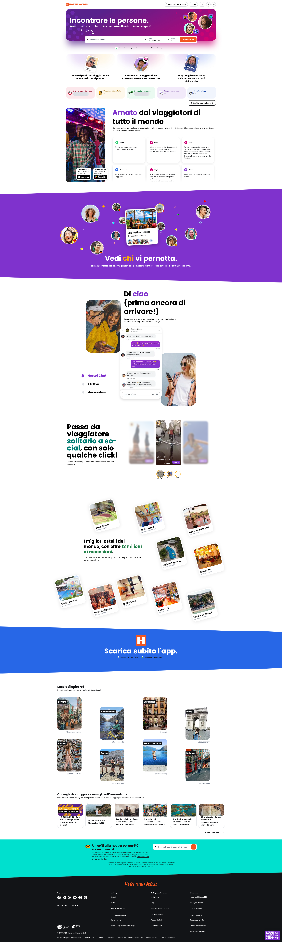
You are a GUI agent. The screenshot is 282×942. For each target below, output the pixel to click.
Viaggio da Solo (157, 920)
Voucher (111, 937)
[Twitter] (64, 897)
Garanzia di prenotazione (160, 908)
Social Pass (155, 897)
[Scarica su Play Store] (100, 177)
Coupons (101, 937)
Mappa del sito (152, 937)
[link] (104, 515)
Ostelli (113, 897)
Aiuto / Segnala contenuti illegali (123, 926)
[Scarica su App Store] (83, 177)
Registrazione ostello (197, 920)
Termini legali (89, 937)
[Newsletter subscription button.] (193, 847)
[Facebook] (59, 897)
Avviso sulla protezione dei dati (69, 937)
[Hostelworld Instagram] (69, 897)
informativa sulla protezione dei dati (141, 866)
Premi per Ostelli (157, 914)
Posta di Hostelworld (197, 931)
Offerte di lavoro (196, 908)
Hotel (113, 903)
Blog (152, 903)
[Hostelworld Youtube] (75, 897)
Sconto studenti (156, 926)
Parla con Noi (116, 920)
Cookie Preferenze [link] (168, 937)
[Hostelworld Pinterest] (80, 897)
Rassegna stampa (196, 903)
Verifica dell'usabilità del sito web (130, 937)
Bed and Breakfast (118, 908)
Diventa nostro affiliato (198, 926)
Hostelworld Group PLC (198, 897)
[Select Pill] (208, 4)
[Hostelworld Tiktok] (85, 897)
